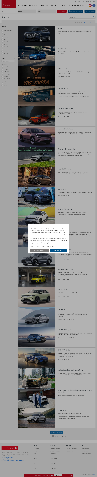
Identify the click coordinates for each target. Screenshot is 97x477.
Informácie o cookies (36, 246)
